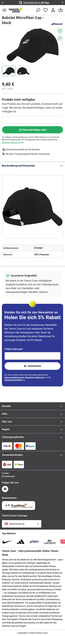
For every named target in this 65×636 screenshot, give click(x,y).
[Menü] (4, 10)
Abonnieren (34, 365)
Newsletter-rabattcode (34, 377)
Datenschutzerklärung (11, 142)
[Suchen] (37, 10)
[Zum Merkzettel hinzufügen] (60, 31)
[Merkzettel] (45, 10)
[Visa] (7, 446)
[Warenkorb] (60, 10)
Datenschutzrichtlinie (14, 380)
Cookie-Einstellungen (5, 475)
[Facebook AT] (5, 489)
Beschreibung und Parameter (18, 165)
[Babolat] (56, 23)
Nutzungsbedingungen (14, 377)
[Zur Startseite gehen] (15, 10)
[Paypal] (30, 446)
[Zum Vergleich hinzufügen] (60, 38)
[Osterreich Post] (19, 464)
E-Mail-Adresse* (14, 349)
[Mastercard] (19, 446)
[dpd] (7, 464)
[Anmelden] (53, 10)
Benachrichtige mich (34, 129)
